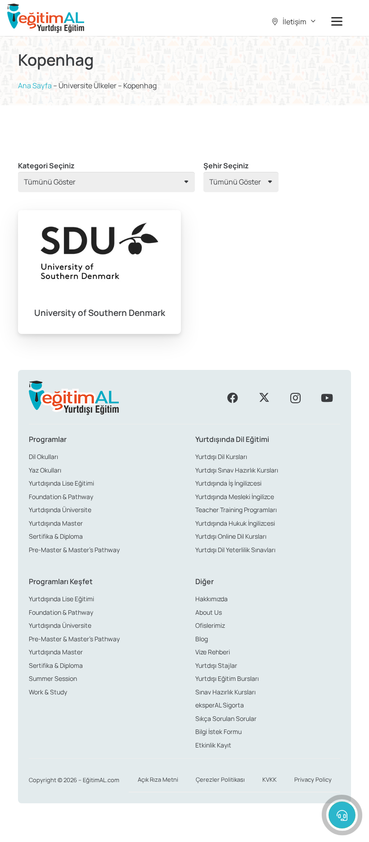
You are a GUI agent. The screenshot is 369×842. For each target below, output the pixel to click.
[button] (292, 21)
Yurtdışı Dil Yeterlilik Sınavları (235, 549)
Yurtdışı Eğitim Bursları (227, 678)
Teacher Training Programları (236, 509)
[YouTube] (326, 397)
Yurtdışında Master (56, 523)
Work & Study (48, 692)
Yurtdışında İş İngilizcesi (228, 483)
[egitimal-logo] (45, 18)
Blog (201, 639)
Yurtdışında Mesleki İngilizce (234, 496)
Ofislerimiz (210, 625)
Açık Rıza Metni (158, 779)
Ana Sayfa (35, 85)
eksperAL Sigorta (219, 705)
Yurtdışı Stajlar (216, 665)
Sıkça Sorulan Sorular (225, 718)
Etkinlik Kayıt (213, 745)
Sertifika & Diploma (56, 536)
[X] (264, 397)
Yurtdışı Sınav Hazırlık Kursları (236, 470)
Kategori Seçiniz (46, 166)
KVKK (269, 779)
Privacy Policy (313, 779)
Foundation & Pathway (61, 496)
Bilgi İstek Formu (218, 731)
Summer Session (53, 678)
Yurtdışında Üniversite (60, 509)
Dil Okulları (43, 456)
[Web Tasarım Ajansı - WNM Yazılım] (184, 832)
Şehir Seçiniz (226, 166)
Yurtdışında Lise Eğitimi (61, 483)
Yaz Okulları (45, 470)
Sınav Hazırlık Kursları (225, 692)
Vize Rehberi (212, 652)
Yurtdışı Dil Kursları (221, 456)
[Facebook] (232, 397)
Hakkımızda (211, 598)
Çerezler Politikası (220, 779)
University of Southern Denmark (99, 313)
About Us (208, 612)
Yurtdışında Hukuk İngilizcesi (235, 523)
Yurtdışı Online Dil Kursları (230, 536)
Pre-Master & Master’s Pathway (74, 549)
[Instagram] (295, 397)
